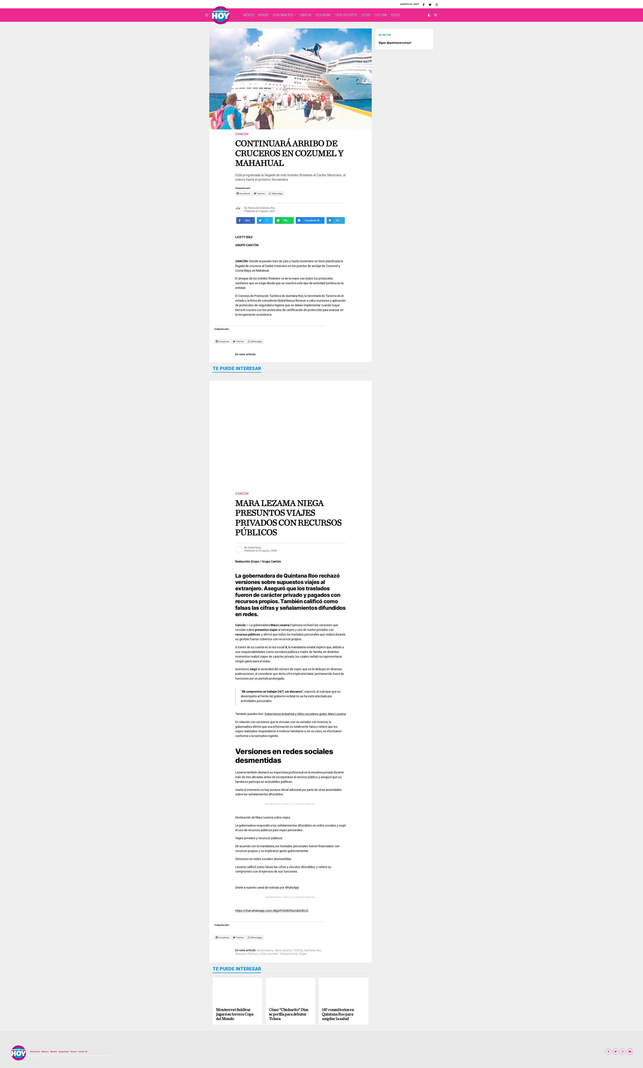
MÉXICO (248, 15)
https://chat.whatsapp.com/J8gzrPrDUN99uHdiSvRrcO (271, 910)
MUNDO (263, 15)
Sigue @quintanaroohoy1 (395, 42)
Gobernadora (265, 950)
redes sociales (269, 953)
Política (298, 950)
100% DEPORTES (346, 15)
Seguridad (64, 1051)
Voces (73, 1051)
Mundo (53, 1051)
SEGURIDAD (323, 15)
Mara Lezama (283, 950)
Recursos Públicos (246, 953)
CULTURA (381, 15)
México (45, 1051)
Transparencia (288, 953)
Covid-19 (82, 1051)
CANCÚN (305, 15)
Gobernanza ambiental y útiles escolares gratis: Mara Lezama (305, 714)
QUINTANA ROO (283, 15)
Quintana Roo (312, 950)
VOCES (395, 15)
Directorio (35, 1051)
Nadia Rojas (254, 547)
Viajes (302, 953)
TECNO (366, 15)
